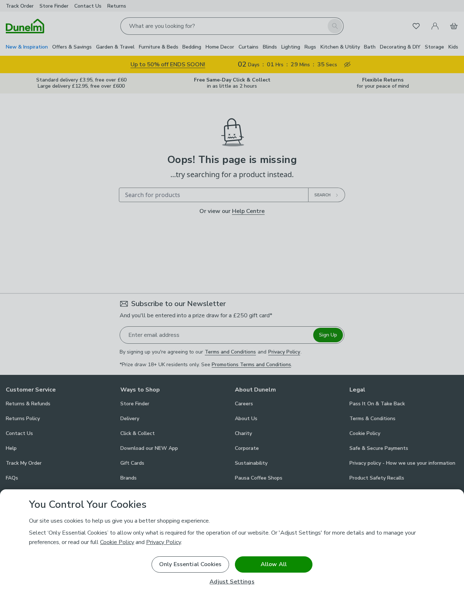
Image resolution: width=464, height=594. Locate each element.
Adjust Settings (232, 581)
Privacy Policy (163, 542)
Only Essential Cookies (190, 564)
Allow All (274, 564)
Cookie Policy (117, 542)
